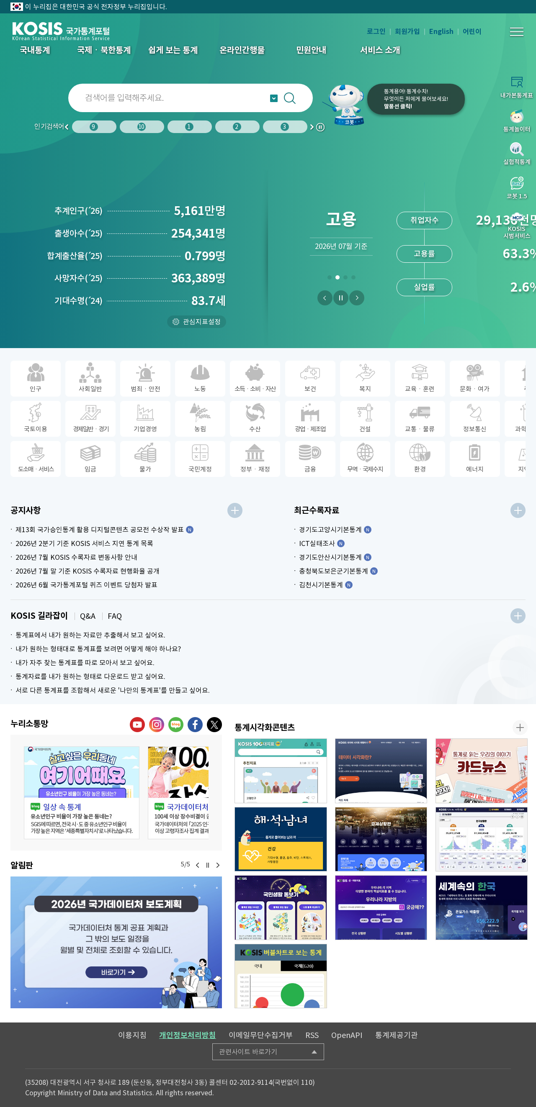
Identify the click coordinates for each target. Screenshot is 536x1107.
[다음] (356, 297)
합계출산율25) (75, 256)
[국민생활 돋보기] (281, 908)
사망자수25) (78, 278)
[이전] (324, 297)
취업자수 (424, 220)
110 (306, 1082)
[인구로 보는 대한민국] (482, 839)
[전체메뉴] (516, 31)
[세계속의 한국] (482, 908)
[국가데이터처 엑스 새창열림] (214, 724)
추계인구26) (78, 210)
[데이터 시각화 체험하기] (381, 771)
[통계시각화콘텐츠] (520, 727)
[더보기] (234, 510)
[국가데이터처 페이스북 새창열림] (195, 724)
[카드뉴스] (482, 771)
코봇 (344, 105)
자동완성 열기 (274, 98)
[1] (329, 279)
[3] (345, 279)
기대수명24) (78, 300)
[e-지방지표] (381, 908)
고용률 (424, 254)
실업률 (424, 287)
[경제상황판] (381, 839)
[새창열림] (116, 942)
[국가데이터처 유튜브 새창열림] (137, 724)
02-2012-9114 (250, 1082)
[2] (337, 279)
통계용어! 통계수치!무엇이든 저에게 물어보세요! (416, 99)
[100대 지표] (281, 771)
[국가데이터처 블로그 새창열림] (175, 724)
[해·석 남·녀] (281, 839)
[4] (353, 279)
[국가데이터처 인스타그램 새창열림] (156, 724)
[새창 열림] (81, 792)
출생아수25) (78, 233)
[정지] (340, 297)
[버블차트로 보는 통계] (281, 976)
